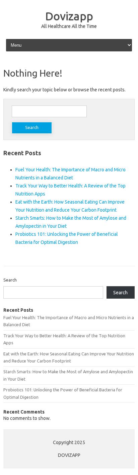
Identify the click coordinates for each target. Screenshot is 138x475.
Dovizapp (69, 15)
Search (10, 279)
